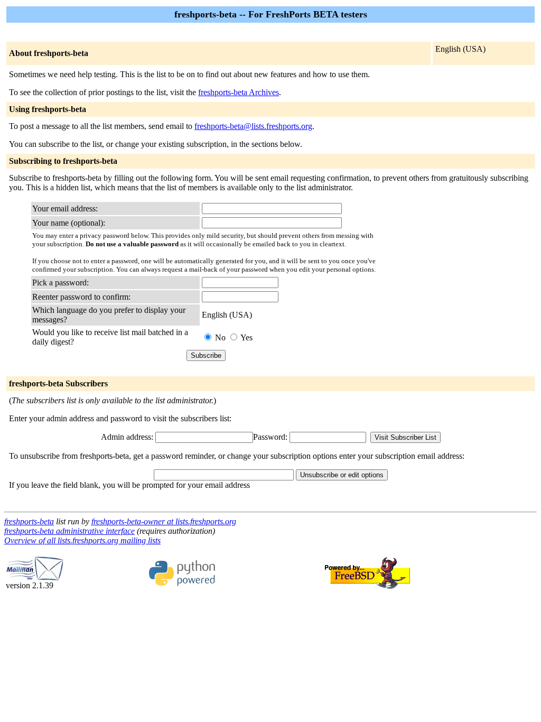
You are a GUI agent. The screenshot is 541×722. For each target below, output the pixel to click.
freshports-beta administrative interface (69, 530)
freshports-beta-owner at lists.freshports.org (163, 521)
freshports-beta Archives (238, 92)
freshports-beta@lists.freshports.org (253, 126)
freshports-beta (29, 521)
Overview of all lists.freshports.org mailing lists (82, 540)
